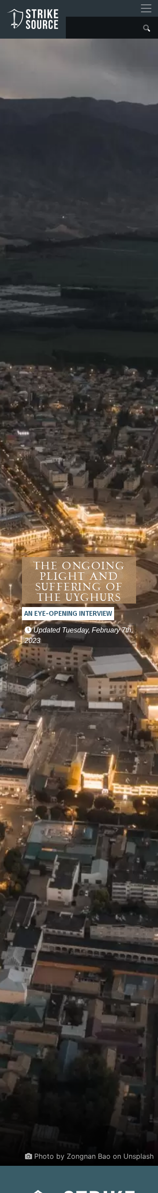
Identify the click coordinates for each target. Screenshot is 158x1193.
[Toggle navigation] (146, 8)
